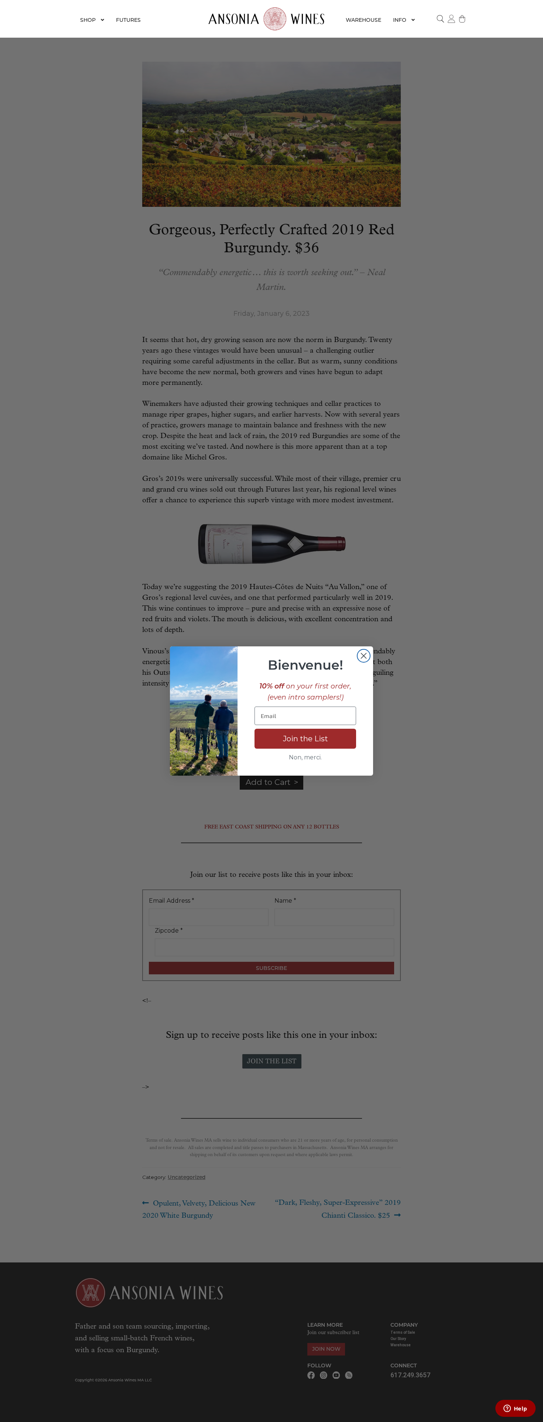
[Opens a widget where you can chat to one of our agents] (515, 1409)
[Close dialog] (363, 655)
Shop (88, 20)
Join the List (305, 738)
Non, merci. (305, 757)
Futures (128, 20)
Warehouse (363, 20)
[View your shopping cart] (462, 18)
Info (399, 20)
